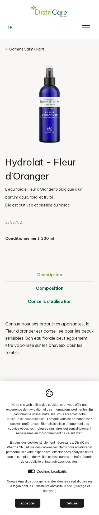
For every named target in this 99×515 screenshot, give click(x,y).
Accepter (27, 503)
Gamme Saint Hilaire (26, 49)
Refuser (72, 503)
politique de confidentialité (26, 419)
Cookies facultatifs (51, 471)
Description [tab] (49, 274)
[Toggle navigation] (86, 27)
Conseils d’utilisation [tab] (50, 301)
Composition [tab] (49, 288)
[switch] (31, 471)
